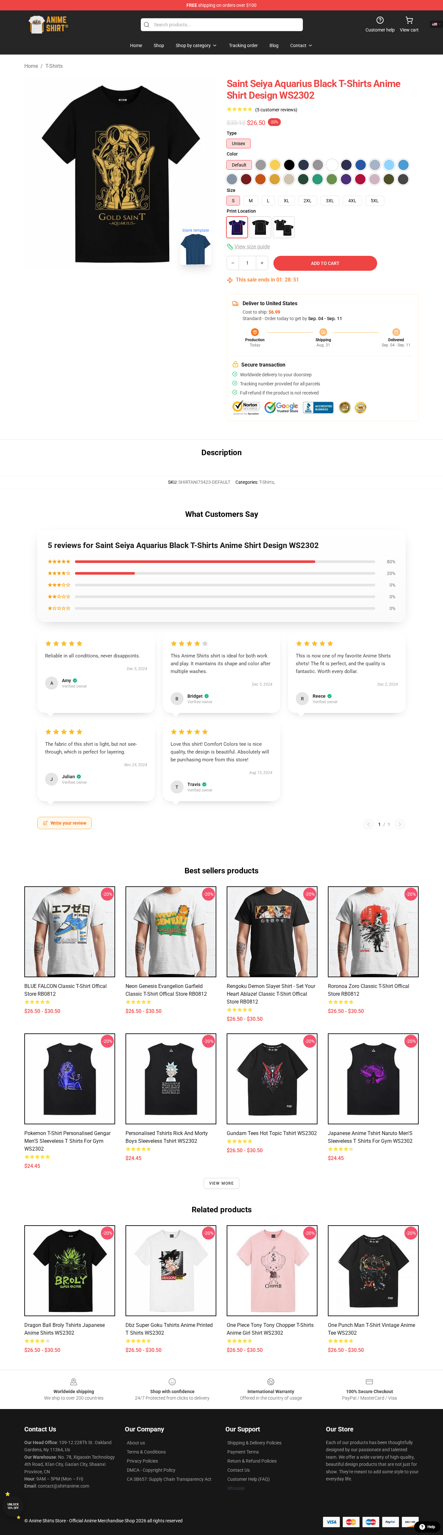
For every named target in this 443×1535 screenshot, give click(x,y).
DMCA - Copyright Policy (151, 1470)
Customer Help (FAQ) (248, 1479)
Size (231, 190)
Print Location (241, 211)
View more (221, 1183)
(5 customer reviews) (276, 109)
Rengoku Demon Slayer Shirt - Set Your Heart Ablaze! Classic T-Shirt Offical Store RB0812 (271, 994)
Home (31, 66)
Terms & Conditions (146, 1451)
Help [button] (431, 1527)
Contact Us (238, 1470)
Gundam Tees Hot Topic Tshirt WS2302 (272, 1133)
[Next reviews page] (400, 824)
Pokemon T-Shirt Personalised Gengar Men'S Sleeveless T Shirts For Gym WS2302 (67, 1141)
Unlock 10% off (13, 1506)
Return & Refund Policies (252, 1461)
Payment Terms (243, 1451)
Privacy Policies (142, 1461)
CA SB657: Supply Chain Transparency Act (169, 1479)
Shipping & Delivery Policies (254, 1442)
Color (232, 153)
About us (136, 1442)
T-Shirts (54, 66)
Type (232, 133)
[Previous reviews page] (368, 824)
